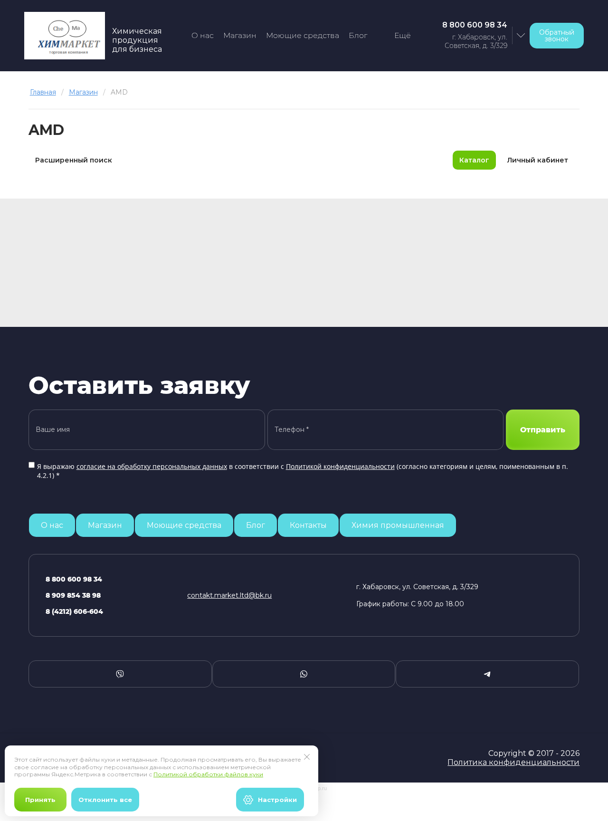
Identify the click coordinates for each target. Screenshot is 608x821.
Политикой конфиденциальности (340, 466)
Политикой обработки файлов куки (208, 774)
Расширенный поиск (73, 160)
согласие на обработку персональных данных (151, 466)
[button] (557, 35)
